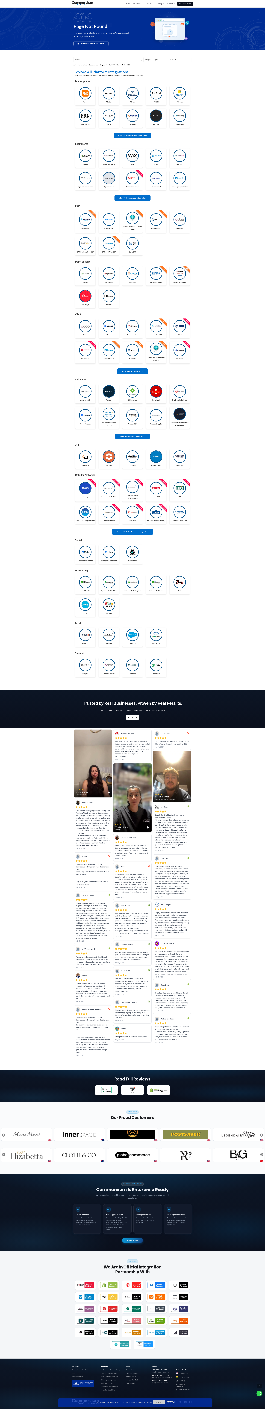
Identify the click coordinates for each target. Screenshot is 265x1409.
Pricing (159, 4)
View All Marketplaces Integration (132, 135)
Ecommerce (93, 65)
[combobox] (155, 59)
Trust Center (130, 1383)
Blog (73, 1373)
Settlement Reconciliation (110, 1387)
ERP (128, 65)
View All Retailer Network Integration (132, 532)
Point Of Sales (114, 65)
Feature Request (184, 1390)
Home (127, 4)
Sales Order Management (109, 1376)
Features (149, 4)
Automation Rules (107, 1383)
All (74, 65)
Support (170, 4)
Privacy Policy (130, 1370)
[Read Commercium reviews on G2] (132, 1090)
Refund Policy (131, 1376)
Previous (3, 1134)
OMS (123, 65)
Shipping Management (108, 1380)
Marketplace (82, 65)
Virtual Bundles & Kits (108, 1390)
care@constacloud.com (160, 1383)
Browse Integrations (92, 44)
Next (261, 1134)
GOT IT (170, 1402)
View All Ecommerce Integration (132, 198)
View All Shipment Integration (132, 436)
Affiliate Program (77, 1376)
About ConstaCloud (79, 1370)
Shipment (103, 65)
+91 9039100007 (184, 1377)
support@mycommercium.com (162, 1377)
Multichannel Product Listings (111, 1370)
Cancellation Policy (132, 1380)
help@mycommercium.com (161, 1372)
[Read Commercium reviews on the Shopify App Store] (158, 1090)
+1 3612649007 (184, 1374)
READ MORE (159, 1402)
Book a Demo (186, 4)
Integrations (137, 4)
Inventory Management (109, 1373)
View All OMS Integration (132, 371)
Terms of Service (132, 1373)
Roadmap (181, 1381)
